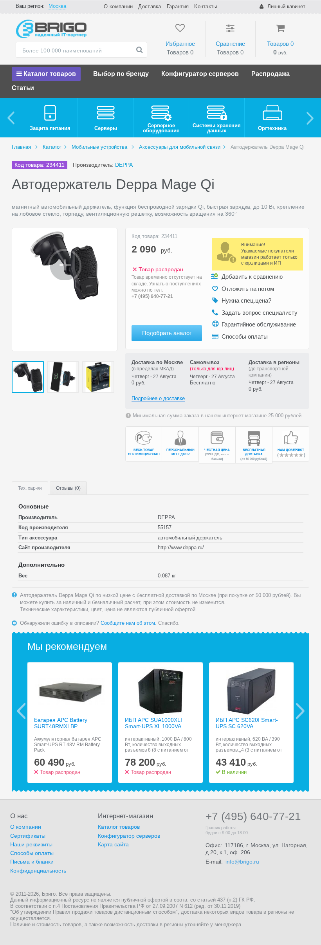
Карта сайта (113, 844)
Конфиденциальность (38, 870)
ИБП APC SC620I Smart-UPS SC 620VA (247, 723)
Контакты (205, 6)
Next (300, 711)
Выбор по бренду (121, 73)
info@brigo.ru (242, 861)
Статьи (23, 88)
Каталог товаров (49, 73)
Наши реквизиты (31, 844)
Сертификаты (27, 836)
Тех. (30, 488)
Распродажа (270, 73)
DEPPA (124, 165)
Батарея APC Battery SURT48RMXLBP (60, 723)
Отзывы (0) (68, 488)
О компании (118, 6)
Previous (21, 711)
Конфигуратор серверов (200, 73)
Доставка (149, 6)
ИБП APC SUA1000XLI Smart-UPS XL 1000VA (153, 723)
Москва (57, 6)
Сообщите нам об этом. (129, 623)
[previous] (11, 117)
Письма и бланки (32, 861)
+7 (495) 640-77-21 (152, 296)
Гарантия (178, 6)
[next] (310, 117)
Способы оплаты (32, 853)
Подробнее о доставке (158, 398)
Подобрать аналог (166, 333)
